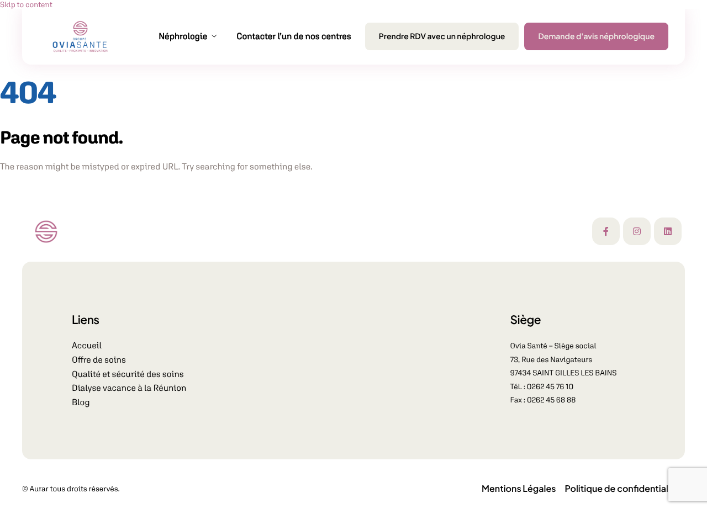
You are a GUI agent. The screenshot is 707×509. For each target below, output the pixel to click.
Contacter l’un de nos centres (293, 36)
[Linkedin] (668, 231)
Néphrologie (183, 36)
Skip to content (26, 4)
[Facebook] (606, 231)
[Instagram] (637, 231)
